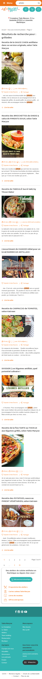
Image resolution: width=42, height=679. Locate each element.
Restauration (6, 638)
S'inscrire (31, 662)
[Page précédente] (4, 559)
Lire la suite (8, 107)
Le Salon (5, 630)
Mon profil (26, 630)
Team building (6, 635)
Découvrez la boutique (22, 579)
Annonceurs (6, 654)
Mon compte (25, 9)
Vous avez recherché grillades (16, 30)
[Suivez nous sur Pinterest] (22, 611)
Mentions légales (14, 674)
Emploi (4, 660)
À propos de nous (8, 648)
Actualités (5, 651)
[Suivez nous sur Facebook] (16, 611)
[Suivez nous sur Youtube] (25, 611)
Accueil (4, 30)
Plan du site (25, 676)
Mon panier (31, 9)
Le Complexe (6, 627)
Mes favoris (38, 9)
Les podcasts (6, 657)
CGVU (4, 674)
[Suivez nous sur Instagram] (19, 611)
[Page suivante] (14, 565)
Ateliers (4, 632)
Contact (4, 662)
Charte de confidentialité (31, 674)
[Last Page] (19, 565)
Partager (26, 92)
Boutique (5, 641)
